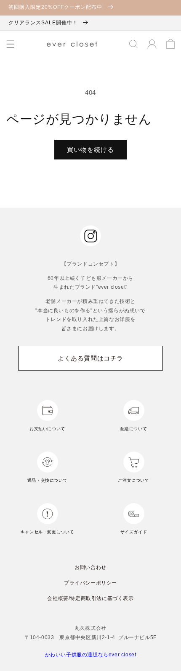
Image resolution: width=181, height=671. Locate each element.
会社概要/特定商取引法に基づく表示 (90, 598)
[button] (10, 44)
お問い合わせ (90, 567)
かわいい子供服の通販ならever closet (90, 655)
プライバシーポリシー (90, 583)
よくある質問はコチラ (90, 358)
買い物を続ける (90, 149)
